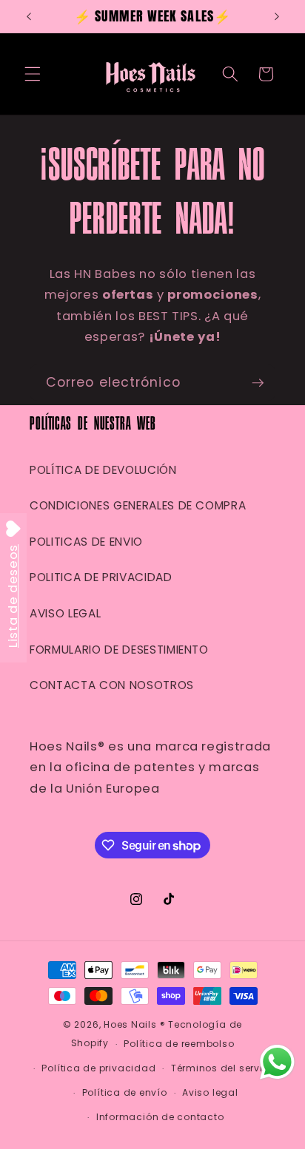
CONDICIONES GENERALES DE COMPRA (138, 505)
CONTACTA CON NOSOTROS (112, 685)
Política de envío (124, 1092)
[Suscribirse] (257, 383)
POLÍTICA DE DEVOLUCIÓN (103, 470)
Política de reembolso (179, 1043)
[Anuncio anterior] (29, 16)
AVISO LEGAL (65, 613)
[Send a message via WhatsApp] (277, 1062)
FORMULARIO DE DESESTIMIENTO (119, 649)
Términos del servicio (224, 1068)
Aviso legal (210, 1092)
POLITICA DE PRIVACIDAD (101, 577)
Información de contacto (160, 1117)
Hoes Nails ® (134, 1024)
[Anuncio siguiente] (277, 16)
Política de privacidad (98, 1068)
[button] (32, 74)
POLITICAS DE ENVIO (86, 541)
